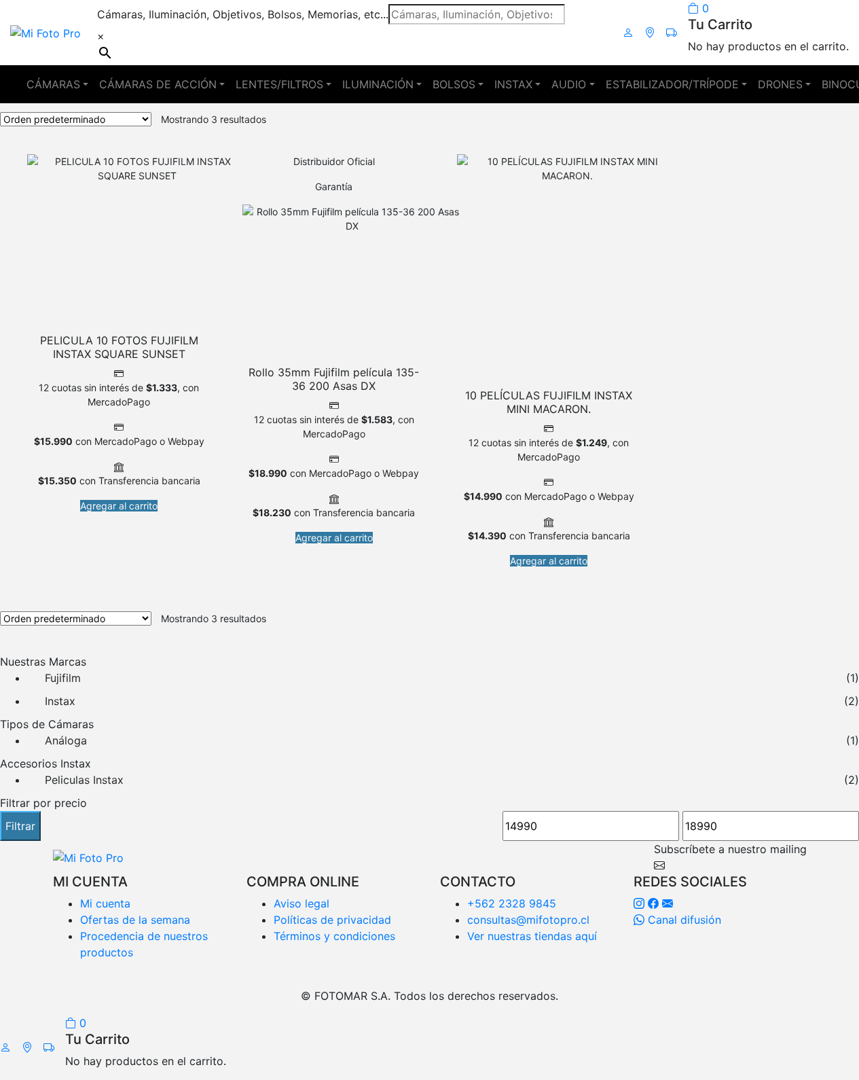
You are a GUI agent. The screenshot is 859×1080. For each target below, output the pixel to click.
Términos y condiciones (334, 936)
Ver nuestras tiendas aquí (532, 936)
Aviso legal (301, 903)
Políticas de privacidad (332, 919)
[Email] (667, 903)
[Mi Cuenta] (628, 32)
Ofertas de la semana (135, 919)
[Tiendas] (649, 32)
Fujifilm (63, 678)
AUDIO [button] (568, 84)
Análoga (66, 740)
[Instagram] (639, 903)
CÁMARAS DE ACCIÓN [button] (158, 84)
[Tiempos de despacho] (671, 32)
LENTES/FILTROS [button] (279, 84)
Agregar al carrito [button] (119, 505)
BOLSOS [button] (454, 84)
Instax (60, 701)
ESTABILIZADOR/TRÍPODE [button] (672, 84)
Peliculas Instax (84, 780)
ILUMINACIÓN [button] (378, 84)
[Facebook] (653, 903)
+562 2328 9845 (511, 903)
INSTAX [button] (513, 84)
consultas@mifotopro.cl (528, 919)
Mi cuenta (105, 903)
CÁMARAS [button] (53, 84)
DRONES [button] (780, 84)
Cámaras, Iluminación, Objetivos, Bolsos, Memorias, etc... (242, 14)
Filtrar (20, 826)
